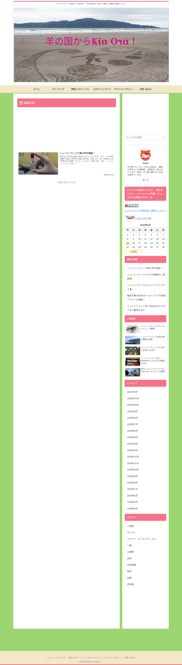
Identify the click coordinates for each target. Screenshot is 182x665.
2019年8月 (132, 482)
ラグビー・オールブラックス (141, 539)
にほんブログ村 (143, 218)
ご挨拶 (130, 526)
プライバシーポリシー (113, 658)
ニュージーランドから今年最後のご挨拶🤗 (146, 276)
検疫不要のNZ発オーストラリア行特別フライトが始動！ (146, 297)
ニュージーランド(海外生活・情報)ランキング (145, 210)
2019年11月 (133, 463)
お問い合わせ (129, 658)
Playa (145, 163)
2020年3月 (132, 444)
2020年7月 (132, 424)
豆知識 (130, 584)
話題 (129, 578)
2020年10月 (133, 405)
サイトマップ (60, 658)
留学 (129, 571)
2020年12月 (133, 398)
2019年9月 (132, 476)
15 (127, 243)
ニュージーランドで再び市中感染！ (145, 268)
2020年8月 (132, 418)
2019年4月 (132, 508)
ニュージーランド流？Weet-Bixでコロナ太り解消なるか (146, 308)
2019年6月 (132, 495)
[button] (163, 138)
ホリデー (131, 532)
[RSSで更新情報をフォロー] (147, 180)
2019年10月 (133, 469)
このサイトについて (94, 658)
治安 (129, 558)
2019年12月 (133, 456)
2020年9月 (132, 411)
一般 (129, 545)
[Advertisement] (66, 129)
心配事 (130, 552)
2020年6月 (132, 431)
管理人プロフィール (76, 658)
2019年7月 (132, 489)
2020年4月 (132, 437)
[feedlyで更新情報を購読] (143, 180)
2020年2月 (132, 450)
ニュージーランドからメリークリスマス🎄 (146, 287)
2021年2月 (132, 392)
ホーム (49, 658)
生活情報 (131, 565)
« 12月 (133, 251)
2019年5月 (132, 502)
